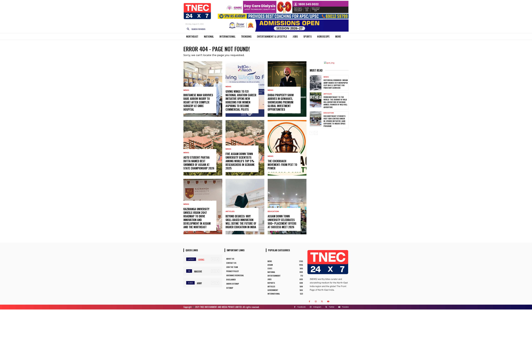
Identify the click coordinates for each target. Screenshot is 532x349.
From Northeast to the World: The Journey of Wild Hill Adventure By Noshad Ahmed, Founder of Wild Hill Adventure (335, 102)
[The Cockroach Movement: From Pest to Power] (287, 148)
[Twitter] (321, 301)
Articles (230, 211)
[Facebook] (309, 301)
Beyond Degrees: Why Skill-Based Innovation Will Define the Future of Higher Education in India (241, 221)
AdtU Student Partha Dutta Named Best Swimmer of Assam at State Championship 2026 (198, 162)
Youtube (345, 307)
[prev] (213, 259)
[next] (217, 259)
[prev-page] (311, 133)
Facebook (301, 307)
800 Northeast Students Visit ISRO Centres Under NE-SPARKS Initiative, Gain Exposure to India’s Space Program (334, 121)
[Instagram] (315, 301)
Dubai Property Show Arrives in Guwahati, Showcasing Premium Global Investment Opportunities (281, 102)
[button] (195, 29)
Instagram (317, 307)
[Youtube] (328, 301)
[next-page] (316, 133)
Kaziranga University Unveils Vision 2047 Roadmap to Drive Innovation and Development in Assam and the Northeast (197, 218)
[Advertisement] (266, 328)
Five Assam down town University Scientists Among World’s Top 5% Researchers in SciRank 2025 (240, 161)
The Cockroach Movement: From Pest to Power (282, 164)
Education (273, 211)
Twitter (331, 307)
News (186, 90)
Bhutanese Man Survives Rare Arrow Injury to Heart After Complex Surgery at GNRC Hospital (198, 102)
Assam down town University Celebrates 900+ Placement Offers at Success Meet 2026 (282, 221)
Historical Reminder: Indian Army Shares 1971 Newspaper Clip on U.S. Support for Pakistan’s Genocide (335, 84)
